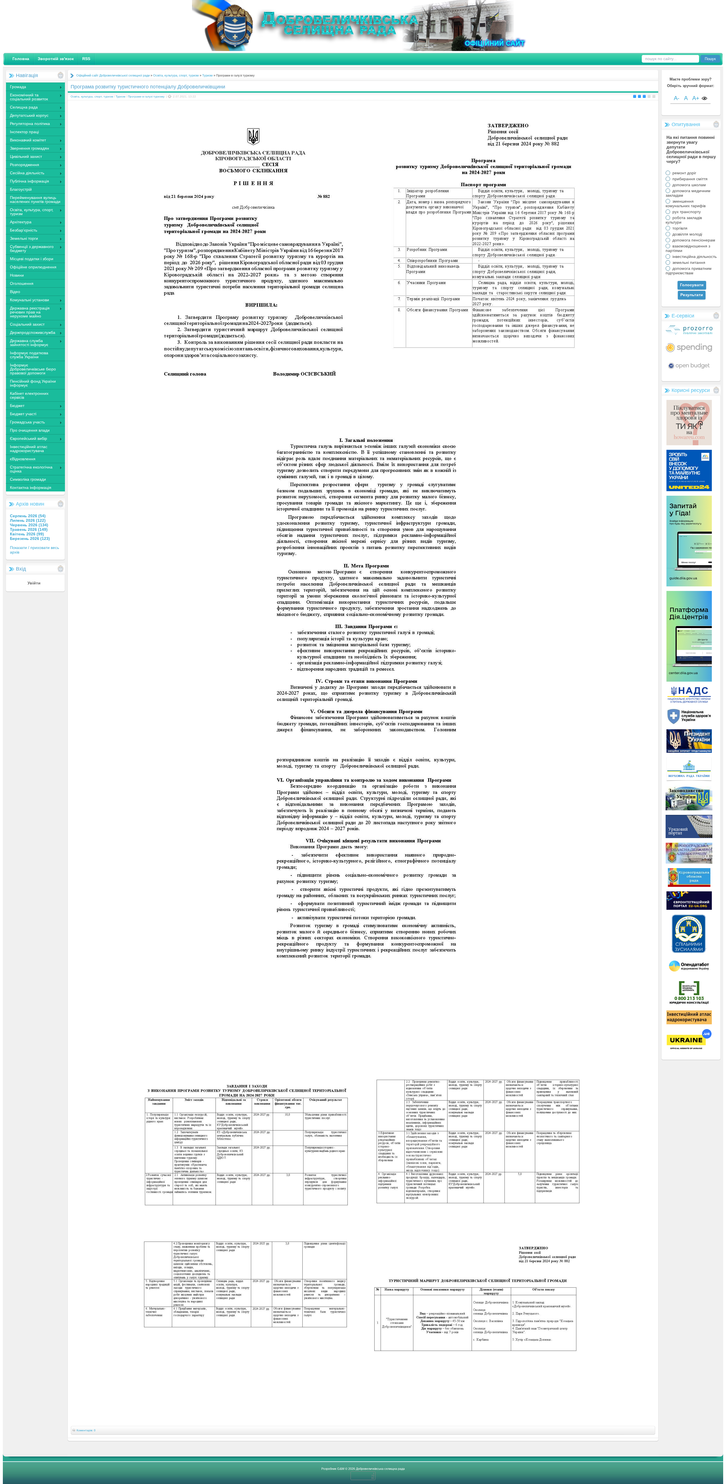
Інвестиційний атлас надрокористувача (28, 448)
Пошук (710, 59)
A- (676, 98)
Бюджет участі (21, 414)
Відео (15, 291)
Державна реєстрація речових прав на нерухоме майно (28, 312)
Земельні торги (22, 239)
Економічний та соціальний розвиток (27, 97)
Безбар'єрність (21, 231)
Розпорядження (22, 165)
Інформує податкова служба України (29, 355)
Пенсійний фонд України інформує (33, 383)
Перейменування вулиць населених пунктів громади (35, 199)
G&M (340, 1468)
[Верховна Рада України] (689, 780)
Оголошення (21, 283)
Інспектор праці (24, 132)
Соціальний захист (25, 325)
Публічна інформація (27, 182)
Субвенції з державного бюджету (30, 248)
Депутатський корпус (27, 116)
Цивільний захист (24, 157)
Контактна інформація (30, 487)
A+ (695, 98)
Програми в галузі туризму (146, 96)
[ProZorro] (689, 333)
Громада (16, 87)
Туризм (207, 75)
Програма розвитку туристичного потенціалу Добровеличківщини (148, 87)
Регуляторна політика (28, 124)
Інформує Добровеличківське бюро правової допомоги (33, 369)
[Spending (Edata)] (689, 354)
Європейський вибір (26, 439)
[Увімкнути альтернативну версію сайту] (704, 99)
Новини (17, 275)
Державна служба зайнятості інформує (27, 342)
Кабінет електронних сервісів (29, 395)
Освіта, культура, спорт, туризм (29, 211)
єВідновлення (22, 459)
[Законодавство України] (689, 809)
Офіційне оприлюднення (33, 267)
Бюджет (15, 406)
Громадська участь (25, 422)
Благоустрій (21, 189)
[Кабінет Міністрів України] (689, 836)
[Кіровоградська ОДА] (689, 862)
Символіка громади (28, 479)
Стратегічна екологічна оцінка (29, 469)
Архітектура (18, 222)
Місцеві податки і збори (31, 258)
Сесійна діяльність (25, 173)
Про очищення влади (30, 430)
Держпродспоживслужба (30, 333)
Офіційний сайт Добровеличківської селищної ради (113, 75)
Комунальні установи (27, 300)
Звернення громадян (27, 149)
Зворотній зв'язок (56, 58)
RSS (86, 58)
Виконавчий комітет (26, 140)
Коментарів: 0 (86, 1430)
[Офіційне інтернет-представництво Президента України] (689, 751)
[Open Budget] (689, 370)
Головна (20, 58)
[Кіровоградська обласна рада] (689, 885)
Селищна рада (22, 108)
